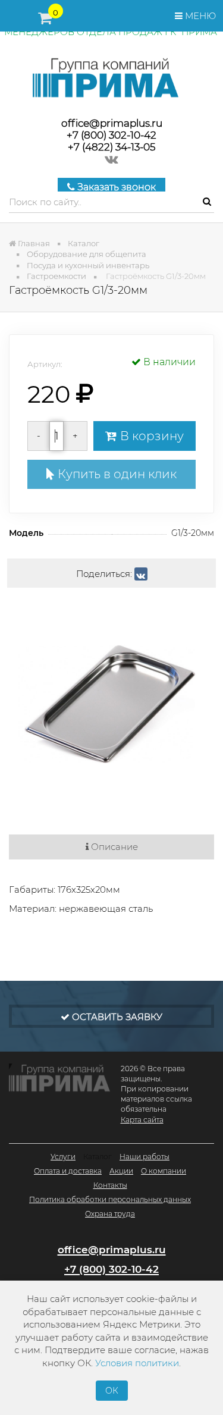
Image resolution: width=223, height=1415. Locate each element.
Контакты (110, 1185)
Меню (199, 15)
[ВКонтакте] (140, 574)
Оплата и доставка (68, 1170)
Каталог (97, 1156)
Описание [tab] (113, 846)
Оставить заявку (116, 1016)
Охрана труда (110, 1213)
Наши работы (144, 1156)
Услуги (63, 1156)
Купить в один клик (116, 474)
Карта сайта (142, 1119)
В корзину (150, 436)
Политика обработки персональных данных (110, 1199)
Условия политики (137, 1363)
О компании (163, 1170)
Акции (121, 1170)
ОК (111, 1390)
